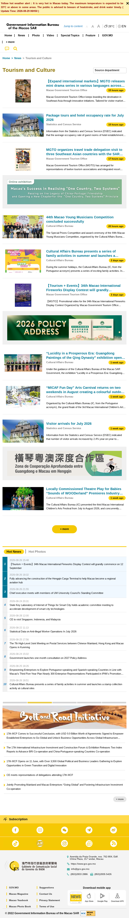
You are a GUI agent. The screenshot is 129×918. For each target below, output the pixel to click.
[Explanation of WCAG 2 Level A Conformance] (87, 913)
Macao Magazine (18, 894)
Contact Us (45, 894)
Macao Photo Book (20, 906)
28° (111, 26)
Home (6, 58)
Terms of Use (46, 906)
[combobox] (109, 70)
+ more (120, 799)
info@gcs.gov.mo (80, 869)
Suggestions (46, 887)
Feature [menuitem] (90, 35)
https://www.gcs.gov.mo (83, 864)
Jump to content (73, 26)
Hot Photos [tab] (37, 551)
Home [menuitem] (8, 35)
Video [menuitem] (50, 35)
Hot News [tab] (14, 551)
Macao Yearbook (18, 900)
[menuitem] (22, 35)
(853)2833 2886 (79, 874)
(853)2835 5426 (103, 874)
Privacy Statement (49, 900)
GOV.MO (14, 887)
